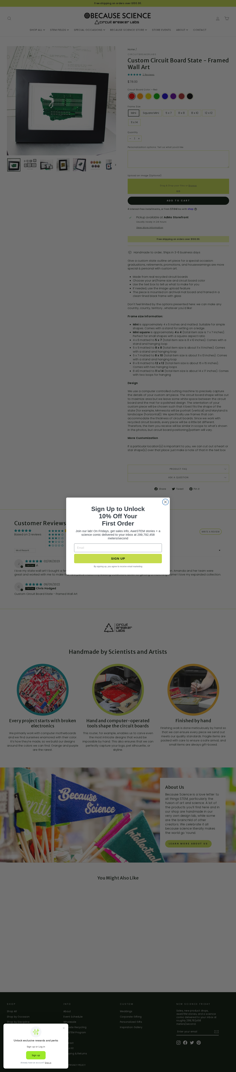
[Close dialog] (165, 502)
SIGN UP (118, 558)
